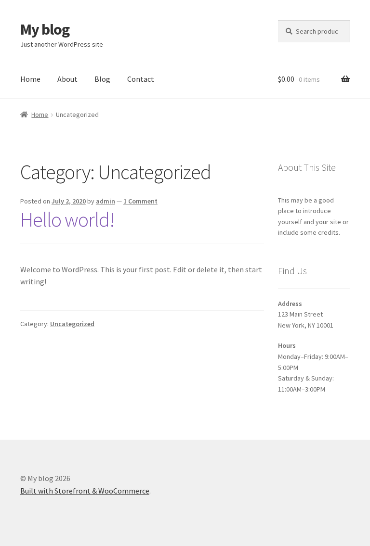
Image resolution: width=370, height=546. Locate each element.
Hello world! (67, 219)
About (67, 79)
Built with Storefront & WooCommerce (84, 490)
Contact (140, 79)
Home (30, 79)
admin (105, 201)
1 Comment (140, 201)
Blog (102, 79)
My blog (44, 29)
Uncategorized (72, 323)
